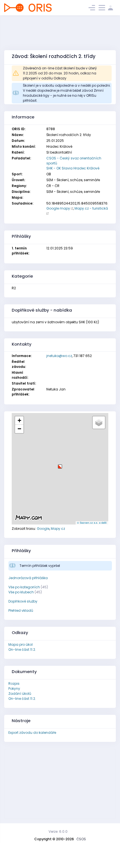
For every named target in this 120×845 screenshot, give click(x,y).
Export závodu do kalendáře (32, 732)
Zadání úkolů (19, 693)
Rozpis (14, 683)
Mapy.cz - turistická (91, 208)
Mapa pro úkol (20, 644)
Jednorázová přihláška (28, 578)
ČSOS (81, 839)
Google (43, 528)
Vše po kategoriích (24, 587)
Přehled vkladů (20, 610)
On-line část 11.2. (22, 649)
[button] (60, 464)
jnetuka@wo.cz (59, 355)
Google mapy (58, 208)
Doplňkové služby (22, 601)
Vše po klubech (21, 592)
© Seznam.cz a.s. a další (92, 523)
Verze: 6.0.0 (58, 831)
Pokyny (14, 688)
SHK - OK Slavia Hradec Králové (72, 168)
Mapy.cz (58, 528)
